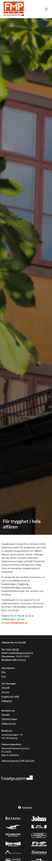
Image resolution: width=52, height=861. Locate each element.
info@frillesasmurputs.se (20, 653)
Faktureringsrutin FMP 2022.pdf (17, 761)
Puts (3, 677)
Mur (3, 672)
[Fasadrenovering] (17, 778)
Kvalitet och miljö (10, 697)
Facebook (27, 808)
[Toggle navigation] (46, 9)
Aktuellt (5, 688)
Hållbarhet (6, 701)
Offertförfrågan (9, 719)
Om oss (5, 692)
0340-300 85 (12, 650)
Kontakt (5, 715)
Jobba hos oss (8, 724)
